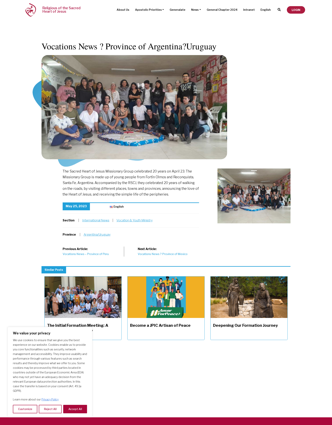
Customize (25, 409)
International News (95, 220)
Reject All (50, 409)
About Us (123, 9)
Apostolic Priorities (148, 9)
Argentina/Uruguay (97, 234)
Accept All (75, 409)
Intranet (249, 9)
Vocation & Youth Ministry (134, 220)
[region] (50, 372)
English (266, 9)
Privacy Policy (50, 399)
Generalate (177, 9)
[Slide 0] (254, 170)
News (195, 9)
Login (296, 10)
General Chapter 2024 (222, 9)
